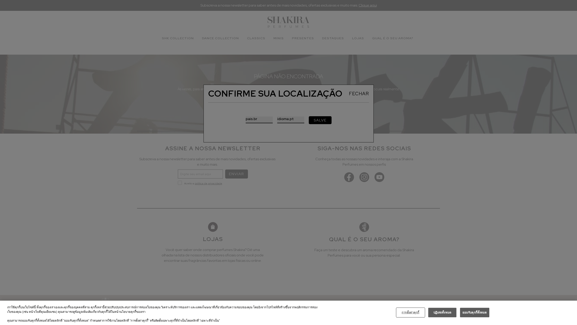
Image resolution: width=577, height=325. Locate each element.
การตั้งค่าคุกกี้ (410, 312)
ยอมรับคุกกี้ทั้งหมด (475, 312)
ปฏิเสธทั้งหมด (442, 312)
